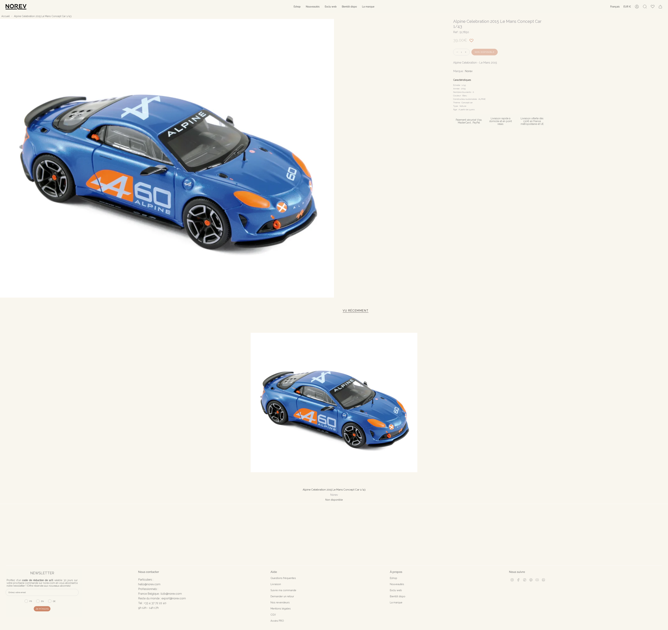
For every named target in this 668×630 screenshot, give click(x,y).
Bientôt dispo (397, 596)
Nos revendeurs (280, 602)
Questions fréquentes (283, 578)
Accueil (5, 16)
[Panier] (660, 7)
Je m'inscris (42, 608)
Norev (469, 71)
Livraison (276, 584)
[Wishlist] (652, 6)
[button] (297, 7)
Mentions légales (281, 608)
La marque (396, 602)
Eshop (393, 578)
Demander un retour (282, 596)
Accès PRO (277, 620)
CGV (273, 614)
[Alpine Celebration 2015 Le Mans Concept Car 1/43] (334, 402)
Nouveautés (397, 584)
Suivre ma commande (283, 590)
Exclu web (396, 590)
